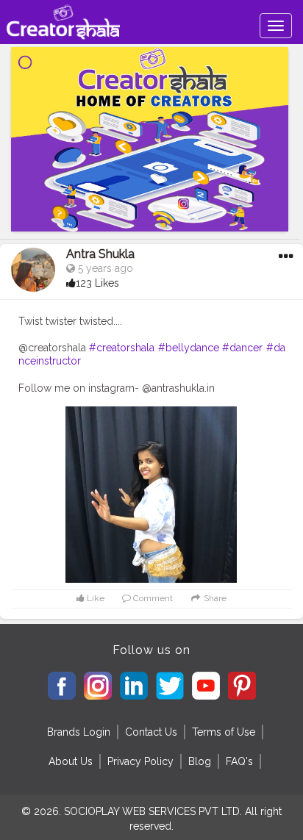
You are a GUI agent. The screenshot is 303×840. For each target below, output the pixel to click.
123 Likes (97, 283)
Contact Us (151, 732)
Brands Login (78, 732)
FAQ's (239, 761)
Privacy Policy (140, 761)
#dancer (242, 347)
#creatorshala (121, 347)
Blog (199, 761)
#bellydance (188, 347)
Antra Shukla (100, 254)
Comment (152, 598)
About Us (71, 761)
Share (214, 598)
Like (94, 598)
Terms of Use (223, 732)
